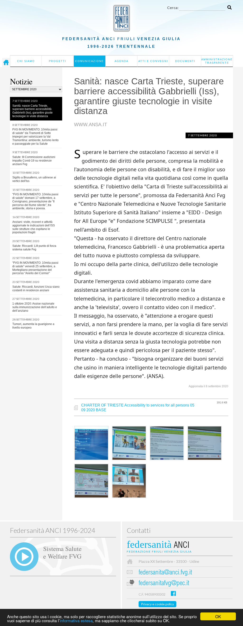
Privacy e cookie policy (157, 604)
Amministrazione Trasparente (217, 61)
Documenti (185, 61)
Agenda (121, 61)
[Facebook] (173, 593)
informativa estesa (76, 620)
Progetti (57, 61)
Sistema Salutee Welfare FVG (62, 552)
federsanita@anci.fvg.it (165, 572)
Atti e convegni (153, 61)
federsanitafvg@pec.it (164, 583)
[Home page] (6, 62)
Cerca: (172, 7)
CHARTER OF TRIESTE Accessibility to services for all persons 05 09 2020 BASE (137, 407)
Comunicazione (89, 61)
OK (218, 616)
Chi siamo (26, 61)
